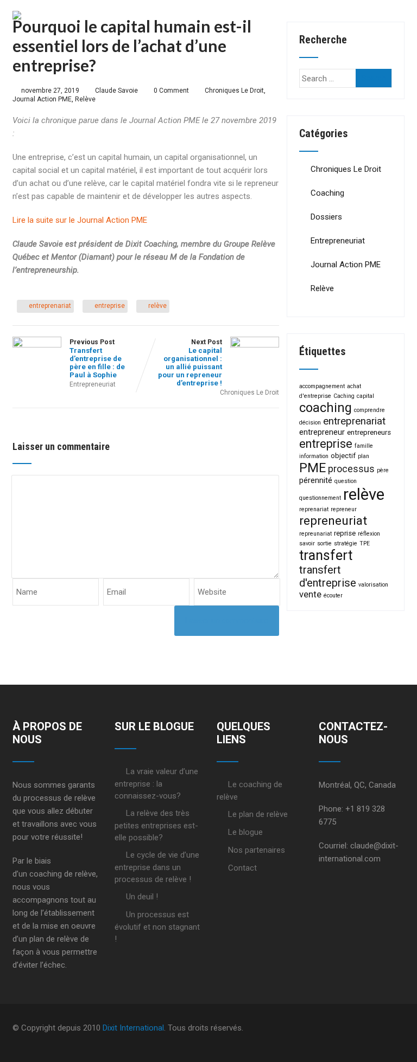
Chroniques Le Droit (234, 90)
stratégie (345, 543)
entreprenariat (50, 306)
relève (157, 306)
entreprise (109, 306)
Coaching (327, 193)
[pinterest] (392, 1028)
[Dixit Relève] (16, 16)
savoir (307, 543)
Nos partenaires (256, 850)
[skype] (401, 1028)
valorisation (373, 584)
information (313, 456)
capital (365, 396)
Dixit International (133, 1028)
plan (363, 456)
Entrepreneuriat (93, 384)
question (345, 481)
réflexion (369, 533)
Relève (85, 99)
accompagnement (322, 386)
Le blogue (245, 832)
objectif (343, 456)
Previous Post (97, 358)
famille (364, 445)
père (383, 470)
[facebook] (358, 1028)
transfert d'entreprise (327, 576)
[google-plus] (375, 1028)
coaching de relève (62, 874)
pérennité (315, 480)
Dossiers (326, 217)
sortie (324, 543)
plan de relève (53, 939)
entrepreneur (322, 432)
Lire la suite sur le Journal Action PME (79, 220)
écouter (333, 595)
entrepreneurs (369, 432)
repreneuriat (333, 520)
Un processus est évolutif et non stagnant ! (157, 927)
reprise (345, 533)
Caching (344, 396)
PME (312, 467)
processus (351, 469)
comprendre (369, 410)
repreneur (344, 509)
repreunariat (315, 533)
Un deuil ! (142, 897)
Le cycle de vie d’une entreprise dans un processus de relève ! (157, 867)
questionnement (320, 497)
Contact (242, 868)
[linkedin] (384, 1028)
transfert (325, 555)
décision (310, 422)
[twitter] (366, 1028)
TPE (364, 543)
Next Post (190, 362)
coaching (325, 407)
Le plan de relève (258, 814)
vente (310, 594)
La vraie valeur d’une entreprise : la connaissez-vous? (156, 784)
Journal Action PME (42, 99)
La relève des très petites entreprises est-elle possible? (156, 825)
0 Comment (171, 90)
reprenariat (313, 509)
